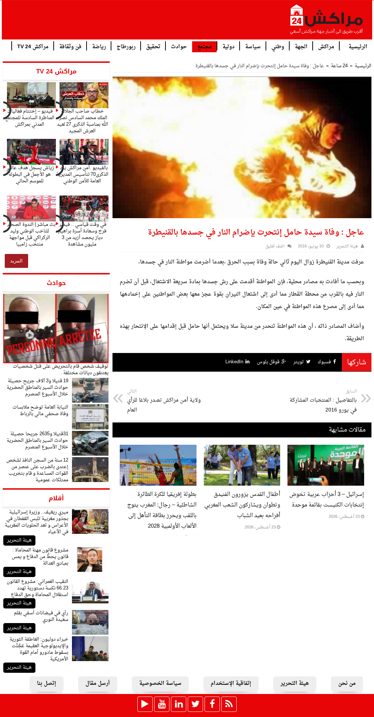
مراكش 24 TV (33, 46)
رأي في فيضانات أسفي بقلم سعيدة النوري (41, 616)
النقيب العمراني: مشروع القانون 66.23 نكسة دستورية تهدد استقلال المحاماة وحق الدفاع (37, 588)
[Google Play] (145, 704)
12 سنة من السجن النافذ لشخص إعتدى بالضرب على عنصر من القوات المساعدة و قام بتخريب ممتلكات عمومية (37, 470)
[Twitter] (195, 704)
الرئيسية (357, 46)
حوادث (179, 46)
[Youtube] (161, 704)
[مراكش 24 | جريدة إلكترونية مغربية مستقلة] (327, 22)
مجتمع (204, 47)
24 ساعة (339, 66)
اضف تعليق (275, 246)
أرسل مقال (97, 683)
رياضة (99, 46)
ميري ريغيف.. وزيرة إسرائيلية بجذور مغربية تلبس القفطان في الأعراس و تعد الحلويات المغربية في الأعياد (36, 522)
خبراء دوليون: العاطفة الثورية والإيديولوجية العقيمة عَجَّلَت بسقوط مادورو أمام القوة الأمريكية (38, 649)
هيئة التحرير (19, 540)
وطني (277, 46)
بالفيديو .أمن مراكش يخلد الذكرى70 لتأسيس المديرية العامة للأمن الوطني (82, 174)
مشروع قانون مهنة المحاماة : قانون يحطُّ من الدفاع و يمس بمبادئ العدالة (40, 557)
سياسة (253, 46)
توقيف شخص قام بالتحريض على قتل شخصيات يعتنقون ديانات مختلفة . (60, 370)
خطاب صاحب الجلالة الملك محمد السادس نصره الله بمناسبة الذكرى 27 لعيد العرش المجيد (82, 121)
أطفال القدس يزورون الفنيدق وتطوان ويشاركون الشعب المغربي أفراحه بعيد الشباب (242, 505)
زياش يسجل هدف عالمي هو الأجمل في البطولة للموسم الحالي (29, 174)
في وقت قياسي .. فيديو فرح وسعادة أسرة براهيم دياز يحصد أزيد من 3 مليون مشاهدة (82, 234)
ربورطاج (126, 46)
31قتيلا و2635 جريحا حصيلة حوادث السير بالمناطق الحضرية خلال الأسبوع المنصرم (37, 440)
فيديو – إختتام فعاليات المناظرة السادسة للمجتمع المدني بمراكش (29, 118)
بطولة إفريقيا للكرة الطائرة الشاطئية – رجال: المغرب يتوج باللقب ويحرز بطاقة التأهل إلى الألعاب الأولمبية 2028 (161, 510)
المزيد (16, 260)
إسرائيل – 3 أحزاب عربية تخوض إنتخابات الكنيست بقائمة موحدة (326, 500)
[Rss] (229, 704)
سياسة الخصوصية (160, 683)
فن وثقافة (70, 46)
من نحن (347, 683)
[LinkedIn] (178, 704)
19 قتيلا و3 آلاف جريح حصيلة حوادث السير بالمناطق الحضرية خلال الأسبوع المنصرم (37, 387)
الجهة (301, 46)
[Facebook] (212, 704)
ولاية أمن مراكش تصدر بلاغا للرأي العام (164, 401)
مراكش (326, 46)
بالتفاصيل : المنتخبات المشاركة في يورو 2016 (323, 401)
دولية (228, 46)
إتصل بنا (46, 683)
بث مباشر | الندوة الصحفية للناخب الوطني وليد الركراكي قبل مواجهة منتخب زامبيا (30, 234)
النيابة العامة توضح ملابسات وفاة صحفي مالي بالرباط (40, 410)
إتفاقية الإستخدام (231, 683)
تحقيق (153, 46)
